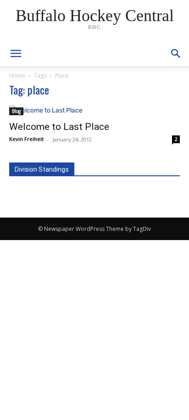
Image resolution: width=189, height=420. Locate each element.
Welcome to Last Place (59, 126)
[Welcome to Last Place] (94, 110)
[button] (176, 53)
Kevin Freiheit (26, 138)
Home (17, 75)
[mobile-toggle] (15, 53)
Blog (16, 111)
